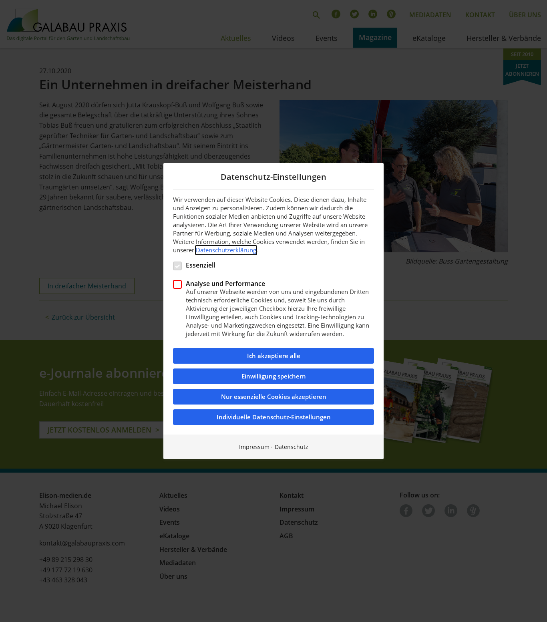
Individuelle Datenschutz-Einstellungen (274, 417)
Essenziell (200, 265)
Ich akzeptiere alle (273, 356)
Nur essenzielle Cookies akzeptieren (273, 397)
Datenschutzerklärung (226, 250)
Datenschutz (291, 447)
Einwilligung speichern (273, 376)
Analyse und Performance (225, 283)
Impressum (254, 447)
